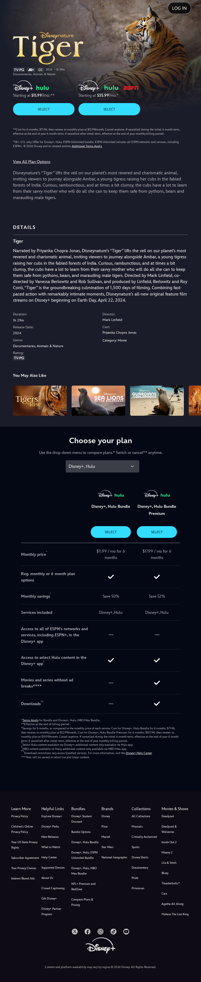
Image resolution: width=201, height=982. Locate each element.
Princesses (138, 888)
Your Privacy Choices (23, 868)
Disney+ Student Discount (81, 819)
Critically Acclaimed (144, 837)
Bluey (165, 873)
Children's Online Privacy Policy (22, 829)
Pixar (104, 826)
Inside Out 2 (169, 842)
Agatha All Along (173, 904)
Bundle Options (81, 832)
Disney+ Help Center (139, 753)
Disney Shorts (140, 857)
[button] (55, 809)
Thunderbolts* (171, 883)
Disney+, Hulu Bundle (85, 842)
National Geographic (114, 857)
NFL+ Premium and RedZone (83, 886)
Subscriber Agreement (25, 858)
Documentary (140, 867)
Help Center (49, 857)
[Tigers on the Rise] (40, 401)
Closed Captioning (53, 888)
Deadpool (168, 816)
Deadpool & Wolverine (169, 829)
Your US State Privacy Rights (24, 844)
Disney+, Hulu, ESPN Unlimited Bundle (84, 855)
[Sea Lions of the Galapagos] (98, 401)
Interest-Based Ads (23, 878)
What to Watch (50, 847)
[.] (75, 932)
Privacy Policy (19, 816)
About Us (47, 878)
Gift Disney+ (49, 898)
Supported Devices (53, 867)
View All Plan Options (31, 161)
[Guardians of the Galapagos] (157, 401)
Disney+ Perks (50, 826)
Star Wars (107, 847)
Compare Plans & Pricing (82, 902)
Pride (135, 878)
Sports (135, 847)
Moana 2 (167, 852)
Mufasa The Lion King (175, 914)
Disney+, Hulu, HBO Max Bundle (84, 870)
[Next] (192, 400)
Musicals (137, 826)
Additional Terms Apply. (87, 146)
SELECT (44, 109)
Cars (164, 893)
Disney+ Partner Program (51, 911)
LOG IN (179, 8)
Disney (105, 816)
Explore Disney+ (51, 816)
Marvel (105, 837)
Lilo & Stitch (169, 862)
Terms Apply (30, 720)
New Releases (50, 837)
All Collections (141, 816)
